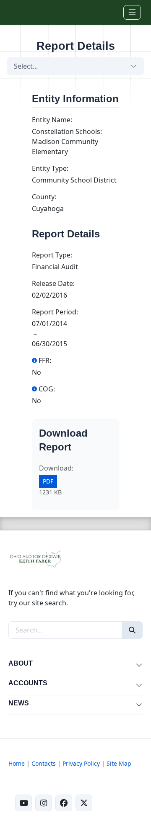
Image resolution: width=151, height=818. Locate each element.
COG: (47, 389)
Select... (26, 66)
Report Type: (52, 255)
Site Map (119, 763)
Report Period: (55, 311)
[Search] (132, 630)
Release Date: (53, 283)
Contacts (43, 763)
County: (44, 196)
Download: (56, 468)
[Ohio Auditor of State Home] (20, 12)
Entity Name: (52, 119)
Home (16, 763)
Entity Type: (50, 168)
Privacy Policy (81, 763)
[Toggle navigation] (132, 12)
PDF (48, 481)
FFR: (45, 360)
